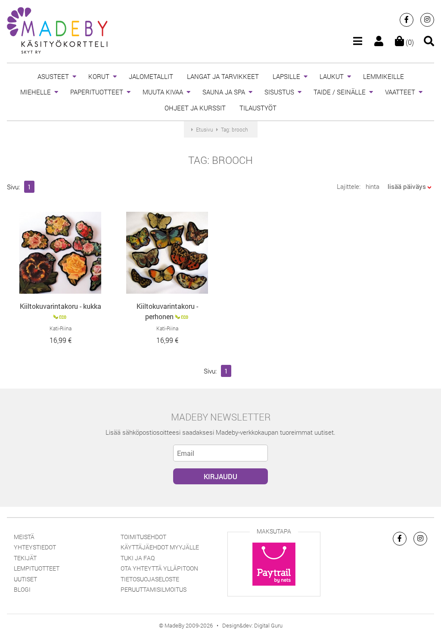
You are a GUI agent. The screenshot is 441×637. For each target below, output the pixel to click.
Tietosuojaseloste (150, 579)
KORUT (98, 76)
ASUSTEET (53, 76)
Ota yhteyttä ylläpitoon (159, 568)
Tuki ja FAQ (138, 558)
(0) (409, 42)
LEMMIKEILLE (383, 76)
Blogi (22, 589)
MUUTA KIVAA (163, 92)
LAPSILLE (286, 76)
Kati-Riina (60, 328)
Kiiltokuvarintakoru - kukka (60, 306)
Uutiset (25, 579)
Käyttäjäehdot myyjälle (160, 547)
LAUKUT (332, 76)
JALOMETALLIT (151, 76)
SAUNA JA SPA (223, 92)
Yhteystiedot (35, 547)
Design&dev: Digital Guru (252, 625)
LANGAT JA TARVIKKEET (223, 76)
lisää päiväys (407, 186)
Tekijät (25, 558)
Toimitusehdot (143, 537)
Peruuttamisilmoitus (153, 589)
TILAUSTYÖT (257, 108)
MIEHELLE (35, 92)
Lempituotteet (36, 568)
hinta (372, 186)
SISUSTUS (279, 92)
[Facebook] (406, 20)
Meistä (24, 537)
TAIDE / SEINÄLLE (340, 92)
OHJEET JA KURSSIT (195, 108)
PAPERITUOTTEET (96, 92)
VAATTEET (400, 92)
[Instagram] (427, 20)
